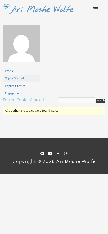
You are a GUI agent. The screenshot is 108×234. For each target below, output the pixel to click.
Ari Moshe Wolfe (41, 9)
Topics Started (14, 78)
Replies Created (15, 86)
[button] (96, 7)
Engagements (14, 93)
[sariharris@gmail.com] (21, 45)
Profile (9, 71)
